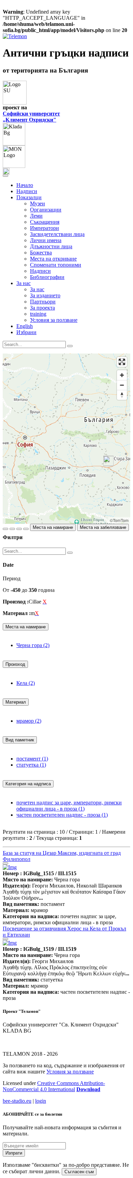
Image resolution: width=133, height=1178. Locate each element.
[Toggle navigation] (5, 176)
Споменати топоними (55, 265)
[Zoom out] (122, 385)
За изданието (45, 295)
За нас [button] (23, 283)
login (40, 1101)
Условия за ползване (53, 320)
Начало (24, 185)
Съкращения (44, 222)
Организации (45, 210)
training (38, 314)
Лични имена (45, 240)
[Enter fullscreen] (122, 362)
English (24, 326)
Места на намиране (53, 527)
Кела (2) (25, 683)
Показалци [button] (29, 197)
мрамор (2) (28, 721)
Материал (15, 702)
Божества (41, 252)
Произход (15, 664)
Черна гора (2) (32, 645)
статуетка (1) (31, 765)
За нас (37, 289)
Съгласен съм (79, 1171)
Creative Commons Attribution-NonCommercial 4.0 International (54, 1086)
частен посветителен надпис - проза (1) (62, 815)
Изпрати (13, 1153)
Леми (36, 216)
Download (88, 1089)
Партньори (43, 301)
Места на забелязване (103, 527)
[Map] (66, 439)
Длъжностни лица (51, 246)
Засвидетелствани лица (57, 234)
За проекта (42, 308)
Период (11, 578)
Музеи (37, 203)
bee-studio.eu (17, 1101)
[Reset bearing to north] (122, 395)
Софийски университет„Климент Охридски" (31, 117)
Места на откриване (53, 259)
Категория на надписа (28, 783)
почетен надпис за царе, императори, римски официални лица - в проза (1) (69, 806)
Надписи (26, 191)
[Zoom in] (122, 375)
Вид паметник (19, 739)
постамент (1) (32, 758)
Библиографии (47, 277)
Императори (44, 228)
